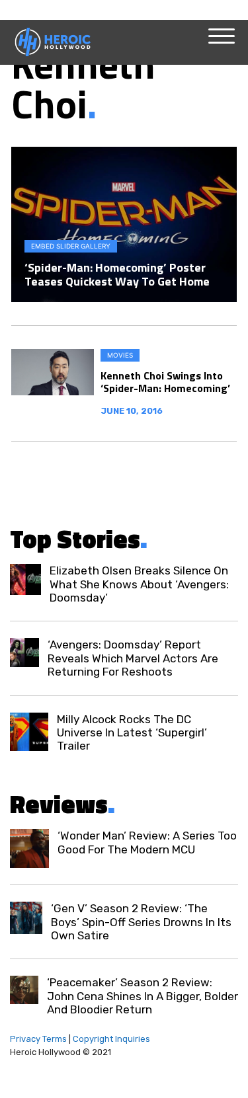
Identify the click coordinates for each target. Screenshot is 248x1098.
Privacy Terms (38, 1039)
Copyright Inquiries (111, 1039)
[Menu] (221, 36)
